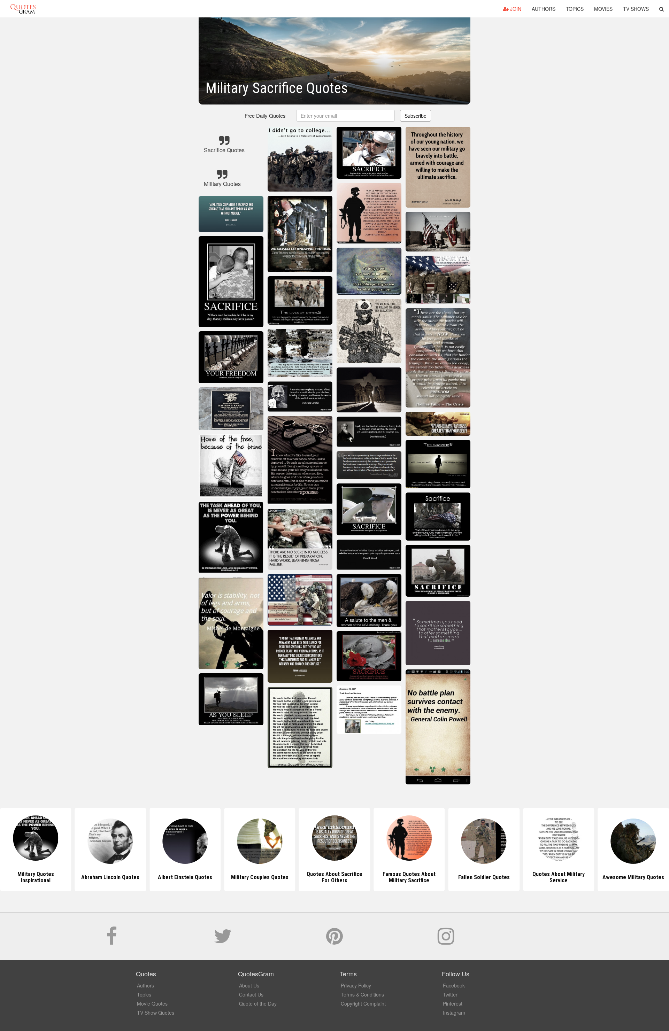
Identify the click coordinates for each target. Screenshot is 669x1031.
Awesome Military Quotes (559, 877)
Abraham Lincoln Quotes (36, 877)
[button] (661, 8)
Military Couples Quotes (185, 877)
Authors (543, 8)
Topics (575, 8)
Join (515, 8)
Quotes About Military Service (484, 877)
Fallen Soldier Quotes (409, 877)
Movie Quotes (152, 1003)
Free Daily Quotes (265, 115)
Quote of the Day (258, 1003)
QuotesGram (23, 8)
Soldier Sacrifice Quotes (633, 877)
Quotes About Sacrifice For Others (259, 877)
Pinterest (452, 1003)
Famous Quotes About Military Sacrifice (334, 877)
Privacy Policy (356, 985)
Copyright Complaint (363, 1003)
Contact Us (251, 994)
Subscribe (415, 115)
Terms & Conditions (362, 994)
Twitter (450, 994)
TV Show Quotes (155, 1012)
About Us (249, 985)
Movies (603, 8)
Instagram (454, 1012)
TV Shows (636, 8)
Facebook (454, 985)
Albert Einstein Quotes (110, 877)
